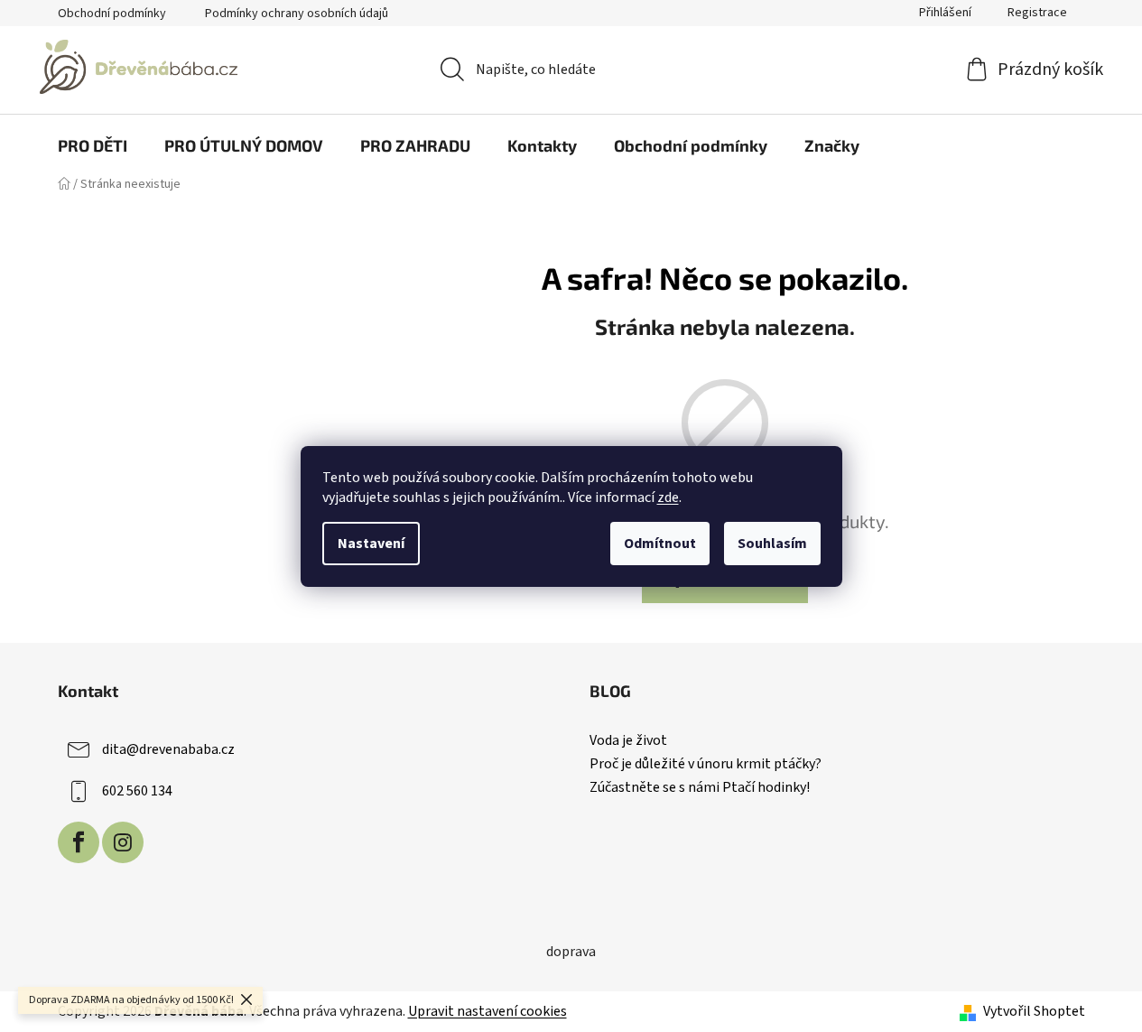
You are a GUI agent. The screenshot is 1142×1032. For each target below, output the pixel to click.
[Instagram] (123, 842)
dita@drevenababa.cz (168, 749)
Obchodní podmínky (112, 14)
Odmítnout (660, 543)
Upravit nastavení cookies (487, 1011)
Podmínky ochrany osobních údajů (296, 14)
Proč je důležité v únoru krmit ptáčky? (706, 765)
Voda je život (628, 741)
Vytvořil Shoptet (1034, 1011)
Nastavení (371, 543)
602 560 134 (137, 791)
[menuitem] (92, 145)
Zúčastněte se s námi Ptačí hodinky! (700, 788)
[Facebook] (78, 842)
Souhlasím (772, 543)
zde (668, 497)
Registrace (1037, 13)
